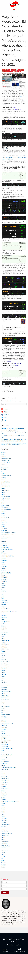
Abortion (3, 452)
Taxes (2, 816)
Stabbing (3, 799)
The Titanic (4, 826)
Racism (3, 759)
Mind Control (4, 682)
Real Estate (4, 763)
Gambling (3, 604)
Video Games (4, 850)
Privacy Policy (10, 944)
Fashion (3, 587)
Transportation (4, 835)
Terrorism (3, 822)
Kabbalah (3, 642)
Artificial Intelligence (6, 475)
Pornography (4, 738)
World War (3, 865)
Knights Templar (5, 649)
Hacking (3, 619)
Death (2, 551)
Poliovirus (3, 729)
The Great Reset (5, 824)
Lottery (3, 655)
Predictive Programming (7, 748)
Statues (3, 805)
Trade (2, 829)
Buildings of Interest (6, 509)
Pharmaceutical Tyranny (7, 723)
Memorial (3, 674)
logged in (10, 400)
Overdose (3, 718)
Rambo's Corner (5, 761)
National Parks (4, 695)
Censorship (4, 522)
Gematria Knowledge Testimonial (9, 611)
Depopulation (4, 553)
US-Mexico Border (5, 845)
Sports (3, 797)
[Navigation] (14, 10)
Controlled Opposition (6, 536)
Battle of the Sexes (5, 486)
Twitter (5, 417)
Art (2, 471)
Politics (3, 731)
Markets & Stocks (5, 661)
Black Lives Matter (5, 496)
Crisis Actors (4, 545)
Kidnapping (4, 646)
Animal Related (5, 467)
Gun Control (4, 617)
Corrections (4, 543)
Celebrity (13, 69)
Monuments (4, 689)
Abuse (2, 454)
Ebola (2, 562)
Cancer (3, 513)
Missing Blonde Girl (6, 685)
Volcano (3, 856)
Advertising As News (6, 458)
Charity (3, 526)
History (3, 623)
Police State (4, 727)
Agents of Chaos (5, 460)
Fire (2, 594)
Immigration (4, 628)
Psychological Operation (7, 754)
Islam (2, 636)
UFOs (2, 839)
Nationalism (4, 697)
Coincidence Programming (7, 534)
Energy (3, 575)
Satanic (3, 771)
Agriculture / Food (5, 462)
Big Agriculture (4, 490)
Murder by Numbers (11, 71)
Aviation (3, 479)
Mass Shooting (4, 663)
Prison (2, 750)
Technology (4, 820)
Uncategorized (4, 841)
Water (2, 860)
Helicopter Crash (5, 621)
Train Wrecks (4, 831)
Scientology (4, 776)
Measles (3, 670)
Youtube (6, 411)
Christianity (4, 530)
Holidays (3, 625)
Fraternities (4, 600)
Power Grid (4, 742)
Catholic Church (6, 69)
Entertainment (20, 69)
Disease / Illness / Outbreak (7, 556)
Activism (3, 456)
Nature (3, 702)
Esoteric (3, 583)
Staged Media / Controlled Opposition (10, 801)
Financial (3, 592)
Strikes (3, 807)
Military (3, 680)
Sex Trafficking (4, 780)
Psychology (4, 757)
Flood (2, 596)
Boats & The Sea (5, 498)
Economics (4, 566)
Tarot (2, 814)
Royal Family (4, 769)
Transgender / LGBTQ (6, 833)
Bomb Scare (4, 501)
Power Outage (4, 744)
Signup (5, 892)
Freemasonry (4, 602)
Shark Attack (4, 784)
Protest (3, 752)
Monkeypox (4, 687)
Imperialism (4, 630)
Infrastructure (4, 632)
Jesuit (3, 71)
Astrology (3, 477)
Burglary (3, 511)
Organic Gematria (5, 714)
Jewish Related (5, 640)
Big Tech (3, 492)
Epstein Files (4, 581)
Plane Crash (4, 725)
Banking (3, 484)
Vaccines (3, 848)
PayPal (5, 420)
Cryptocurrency (5, 547)
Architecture (4, 469)
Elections (3, 570)
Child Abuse (4, 528)
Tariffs (2, 812)
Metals (3, 678)
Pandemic (3, 721)
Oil (2, 712)
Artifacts (3, 473)
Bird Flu (3, 494)
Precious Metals (5, 746)
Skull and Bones (5, 788)
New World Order (5, 706)
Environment (4, 579)
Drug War (3, 558)
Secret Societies (5, 778)
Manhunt (3, 659)
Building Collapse (5, 507)
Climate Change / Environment (8, 532)
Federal (3, 589)
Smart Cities (4, 793)
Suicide (3, 809)
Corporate (3, 541)
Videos (3, 852)
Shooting (3, 786)
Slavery (3, 790)
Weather (3, 862)
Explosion (3, 585)
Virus (2, 854)
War (2, 858)
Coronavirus (4, 539)
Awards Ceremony (5, 481)
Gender (3, 613)
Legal (2, 653)
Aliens (2, 465)
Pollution (3, 733)
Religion (3, 765)
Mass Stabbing (4, 666)
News (18, 71)
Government (4, 615)
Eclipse (3, 564)
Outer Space (4, 716)
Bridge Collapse (5, 505)
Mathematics (4, 668)
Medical (3, 672)
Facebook (6, 414)
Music (2, 693)
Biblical (3, 488)
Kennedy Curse (5, 644)
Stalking (3, 803)
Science (3, 773)
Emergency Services (6, 572)
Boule (2, 503)
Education (3, 568)
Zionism (3, 867)
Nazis (2, 704)
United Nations (4, 843)
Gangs (3, 606)
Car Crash (3, 515)
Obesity (3, 710)
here (21, 96)
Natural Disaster (5, 699)
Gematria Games (5, 608)
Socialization (4, 795)
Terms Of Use (18, 945)
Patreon (6, 409)
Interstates (3, 634)
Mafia (2, 657)
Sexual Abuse (4, 782)
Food (2, 598)
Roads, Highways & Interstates (8, 767)
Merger (3, 676)
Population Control (5, 735)
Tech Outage (4, 818)
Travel (2, 837)
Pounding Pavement (6, 740)
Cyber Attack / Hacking (6, 549)
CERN (3, 524)
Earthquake (4, 560)
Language (3, 651)
